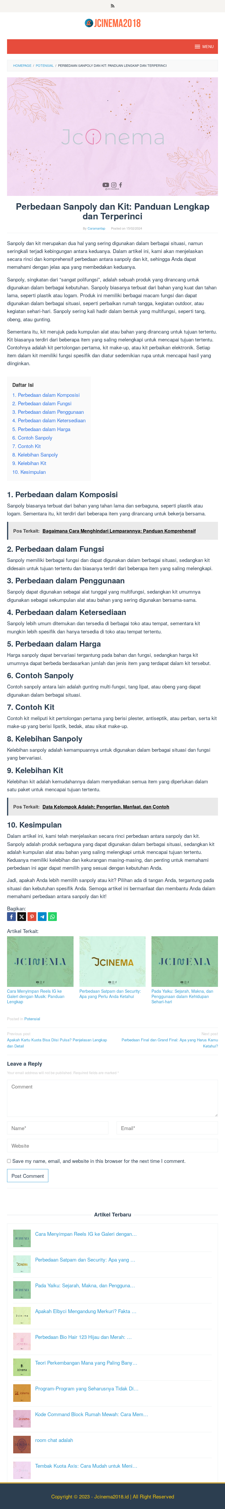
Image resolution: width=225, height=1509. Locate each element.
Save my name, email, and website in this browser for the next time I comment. (99, 1160)
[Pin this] (32, 916)
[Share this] (11, 916)
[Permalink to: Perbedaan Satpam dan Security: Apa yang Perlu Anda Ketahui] (112, 961)
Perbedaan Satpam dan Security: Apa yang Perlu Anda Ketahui (110, 993)
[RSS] (112, 6)
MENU (208, 46)
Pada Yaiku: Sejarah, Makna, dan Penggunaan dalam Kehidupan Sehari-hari (182, 996)
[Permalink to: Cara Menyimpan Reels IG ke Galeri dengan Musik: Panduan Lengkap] (40, 961)
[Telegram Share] (42, 916)
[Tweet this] (21, 916)
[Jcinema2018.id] (113, 22)
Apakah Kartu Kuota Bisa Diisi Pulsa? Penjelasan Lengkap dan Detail (57, 1040)
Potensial (32, 1018)
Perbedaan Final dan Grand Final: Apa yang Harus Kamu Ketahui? (170, 1040)
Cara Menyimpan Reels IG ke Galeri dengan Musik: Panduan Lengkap (35, 996)
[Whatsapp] (52, 916)
